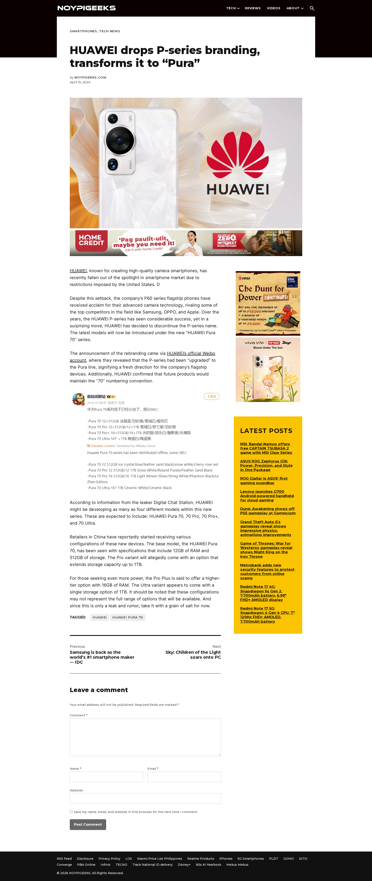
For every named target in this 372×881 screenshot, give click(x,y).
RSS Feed (64, 859)
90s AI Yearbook (208, 865)
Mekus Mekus (237, 865)
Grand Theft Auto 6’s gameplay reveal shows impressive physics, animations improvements (265, 528)
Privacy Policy (109, 859)
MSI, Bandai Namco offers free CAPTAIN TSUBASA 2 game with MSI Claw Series (266, 448)
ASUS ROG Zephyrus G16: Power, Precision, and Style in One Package (266, 465)
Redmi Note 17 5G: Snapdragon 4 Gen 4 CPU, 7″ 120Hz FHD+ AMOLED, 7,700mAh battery (267, 614)
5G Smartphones (251, 859)
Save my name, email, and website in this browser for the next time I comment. (136, 812)
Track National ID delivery (152, 865)
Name (75, 769)
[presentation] (238, 8)
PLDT (273, 859)
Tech (231, 8)
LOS (129, 859)
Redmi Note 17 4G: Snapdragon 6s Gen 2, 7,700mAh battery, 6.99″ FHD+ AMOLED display (263, 593)
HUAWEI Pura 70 (127, 617)
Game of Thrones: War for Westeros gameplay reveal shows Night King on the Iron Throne (266, 549)
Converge (64, 865)
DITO (303, 859)
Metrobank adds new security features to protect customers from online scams (267, 571)
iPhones (225, 859)
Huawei (100, 617)
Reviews (253, 8)
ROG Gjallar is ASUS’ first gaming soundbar (264, 480)
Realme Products (200, 859)
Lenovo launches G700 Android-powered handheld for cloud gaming (267, 495)
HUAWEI (78, 270)
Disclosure (85, 859)
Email (152, 769)
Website (76, 790)
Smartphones (83, 31)
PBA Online (86, 865)
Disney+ (184, 865)
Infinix (105, 865)
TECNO (121, 865)
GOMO (288, 859)
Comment (78, 715)
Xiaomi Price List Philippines (159, 859)
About (293, 8)
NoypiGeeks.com (90, 77)
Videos (273, 8)
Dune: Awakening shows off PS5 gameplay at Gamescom (268, 511)
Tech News (109, 31)
